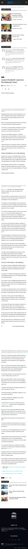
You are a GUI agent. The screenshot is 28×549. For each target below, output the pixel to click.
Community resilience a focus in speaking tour (19, 25)
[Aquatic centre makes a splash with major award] (4, 486)
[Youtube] (19, 540)
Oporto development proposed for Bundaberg (12, 473)
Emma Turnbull (6, 85)
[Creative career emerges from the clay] (6, 38)
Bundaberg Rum (4, 404)
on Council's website (18, 529)
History (5, 7)
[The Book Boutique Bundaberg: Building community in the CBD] (6, 17)
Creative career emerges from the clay (18, 35)
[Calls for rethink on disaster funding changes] (4, 493)
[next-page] (4, 503)
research (5, 189)
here (7, 530)
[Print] (8, 89)
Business (3, 500)
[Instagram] (12, 540)
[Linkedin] (5, 89)
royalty (10, 477)
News (3, 488)
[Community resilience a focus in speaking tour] (6, 27)
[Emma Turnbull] (2, 85)
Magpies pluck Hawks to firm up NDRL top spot (13, 471)
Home (2, 7)
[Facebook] (2, 89)
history (6, 477)
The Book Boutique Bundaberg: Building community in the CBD (17, 15)
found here (9, 448)
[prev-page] (2, 503)
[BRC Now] (14, 2)
